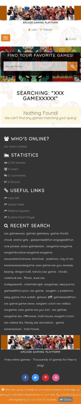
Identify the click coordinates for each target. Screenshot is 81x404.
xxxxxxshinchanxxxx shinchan (24, 259)
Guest (72, 39)
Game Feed (15, 204)
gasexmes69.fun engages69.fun (52, 240)
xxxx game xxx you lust (34, 310)
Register (48, 29)
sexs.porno (66, 284)
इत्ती (50, 297)
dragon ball (23, 271)
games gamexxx (37, 233)
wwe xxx (39, 278)
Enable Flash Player (21, 217)
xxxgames (51, 284)
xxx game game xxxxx (19, 303)
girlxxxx (42, 297)
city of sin (66, 259)
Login (34, 29)
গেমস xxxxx (29, 316)
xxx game (37, 291)
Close (67, 399)
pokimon (52, 259)
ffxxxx (28, 278)
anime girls (21, 240)
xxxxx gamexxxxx (33, 246)
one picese (11, 246)
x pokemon (65, 291)
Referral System (18, 211)
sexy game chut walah (19, 297)
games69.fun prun (16, 291)
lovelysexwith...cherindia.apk (23, 284)
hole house (45, 316)
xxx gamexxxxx (14, 233)
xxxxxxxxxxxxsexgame (19, 265)
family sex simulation (39, 322)
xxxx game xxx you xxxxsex (54, 265)
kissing (8, 271)
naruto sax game (44, 271)
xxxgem (51, 291)
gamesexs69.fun (65, 297)
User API (13, 198)
